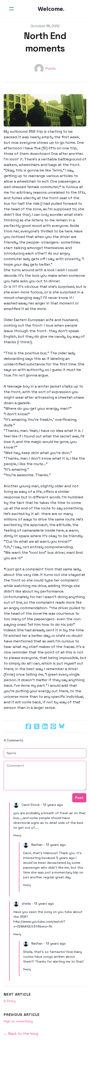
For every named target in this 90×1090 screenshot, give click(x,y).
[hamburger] (12, 9)
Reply (17, 835)
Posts (50, 68)
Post (79, 797)
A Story (9, 1001)
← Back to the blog (21, 1033)
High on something (18, 1021)
